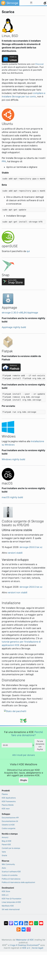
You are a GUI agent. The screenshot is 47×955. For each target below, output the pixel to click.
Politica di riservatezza (11, 879)
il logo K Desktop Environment (25, 945)
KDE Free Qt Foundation (11, 899)
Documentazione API (10, 817)
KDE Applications (9, 798)
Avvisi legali (37, 948)
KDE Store (6, 891)
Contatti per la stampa (11, 848)
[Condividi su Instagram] (29, 928)
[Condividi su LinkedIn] (26, 922)
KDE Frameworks (9, 801)
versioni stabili (14, 552)
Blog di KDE (6, 841)
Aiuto (4, 868)
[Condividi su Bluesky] (16, 922)
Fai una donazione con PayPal (40, 745)
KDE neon (6, 808)
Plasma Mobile (8, 805)
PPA (4, 161)
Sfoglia (23, 780)
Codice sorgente (8, 828)
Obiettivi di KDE (8, 825)
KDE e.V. (5, 895)
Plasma (5, 794)
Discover (39, 64)
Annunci (5, 837)
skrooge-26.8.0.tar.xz (31, 547)
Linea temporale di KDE (11, 902)
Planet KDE (6, 844)
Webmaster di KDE (25, 940)
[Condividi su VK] (24, 928)
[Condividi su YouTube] (41, 922)
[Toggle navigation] (31, 3)
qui (28, 251)
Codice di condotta (9, 875)
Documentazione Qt (10, 821)
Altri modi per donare (23, 755)
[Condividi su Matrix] (6, 922)
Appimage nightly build (14, 327)
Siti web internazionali (11, 909)
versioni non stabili (17, 592)
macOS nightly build (12, 497)
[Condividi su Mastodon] (11, 922)
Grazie (4, 855)
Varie (4, 852)
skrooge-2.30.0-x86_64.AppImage (20, 312)
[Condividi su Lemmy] (36, 922)
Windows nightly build (13, 459)
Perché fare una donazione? (27, 733)
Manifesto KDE (8, 906)
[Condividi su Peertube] (19, 928)
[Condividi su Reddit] (31, 922)
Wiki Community (8, 864)
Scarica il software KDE (11, 871)
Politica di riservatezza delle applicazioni (18, 882)
